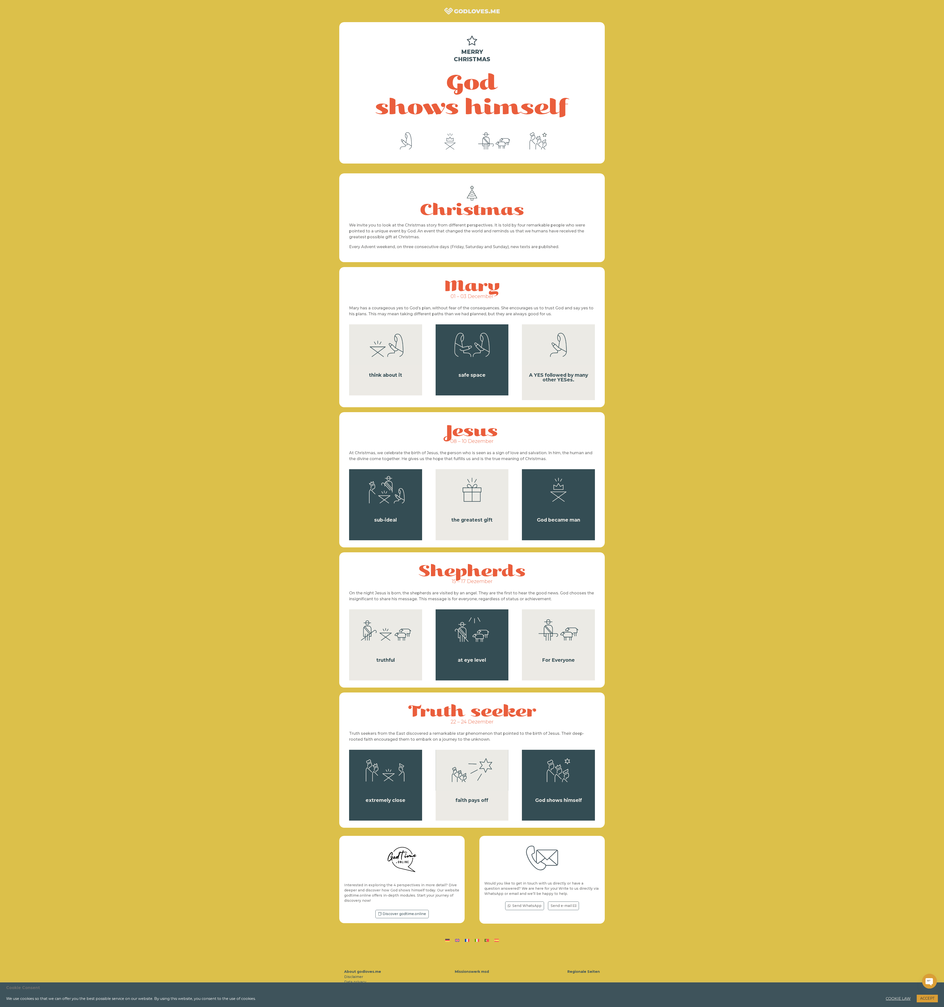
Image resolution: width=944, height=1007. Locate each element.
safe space (472, 375)
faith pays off (472, 800)
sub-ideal (385, 520)
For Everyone (558, 660)
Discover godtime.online (404, 914)
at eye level (472, 660)
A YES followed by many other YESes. (558, 377)
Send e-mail (561, 905)
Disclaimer (353, 977)
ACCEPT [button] (927, 998)
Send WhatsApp (527, 905)
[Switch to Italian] (477, 939)
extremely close (385, 800)
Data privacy (355, 982)
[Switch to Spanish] (496, 939)
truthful (385, 660)
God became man (558, 520)
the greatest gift (472, 520)
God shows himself (558, 800)
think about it (385, 375)
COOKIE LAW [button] (898, 998)
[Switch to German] (447, 939)
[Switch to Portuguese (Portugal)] (487, 939)
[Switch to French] (467, 939)
